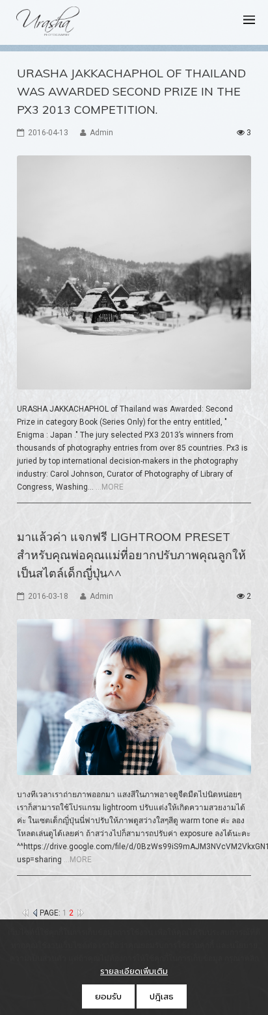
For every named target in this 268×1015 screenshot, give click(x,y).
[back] (35, 912)
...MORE (110, 487)
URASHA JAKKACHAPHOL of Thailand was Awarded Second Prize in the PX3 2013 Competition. (131, 91)
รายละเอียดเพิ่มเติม (134, 971)
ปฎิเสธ (162, 996)
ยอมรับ (108, 996)
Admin (101, 132)
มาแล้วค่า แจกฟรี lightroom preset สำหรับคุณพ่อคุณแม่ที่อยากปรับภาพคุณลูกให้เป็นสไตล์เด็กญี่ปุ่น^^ (131, 555)
